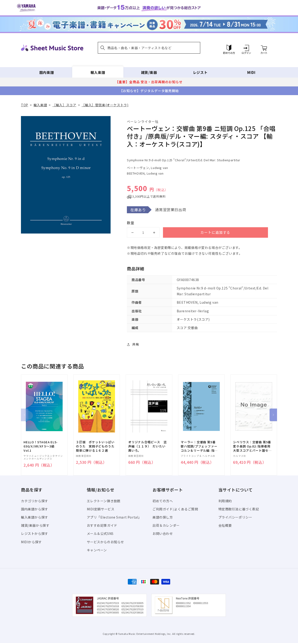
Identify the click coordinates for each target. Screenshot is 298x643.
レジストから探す (34, 533)
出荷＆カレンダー (166, 525)
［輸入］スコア (64, 105)
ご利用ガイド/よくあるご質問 (175, 509)
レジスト (200, 72)
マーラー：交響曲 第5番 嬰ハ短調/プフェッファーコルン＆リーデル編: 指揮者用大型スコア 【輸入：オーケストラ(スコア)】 (199, 446)
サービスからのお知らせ (105, 542)
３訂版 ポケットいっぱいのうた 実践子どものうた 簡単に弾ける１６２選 (96, 446)
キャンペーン (97, 550)
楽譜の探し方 (162, 517)
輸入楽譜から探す (34, 517)
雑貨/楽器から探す (35, 525)
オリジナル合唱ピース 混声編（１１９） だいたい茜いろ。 (147, 446)
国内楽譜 (46, 72)
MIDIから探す (31, 542)
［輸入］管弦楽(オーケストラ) (104, 105)
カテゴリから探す (34, 501)
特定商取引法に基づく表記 (238, 509)
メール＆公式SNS (100, 533)
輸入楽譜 (98, 72)
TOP (24, 105)
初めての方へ (162, 501)
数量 (130, 222)
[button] (149, 48)
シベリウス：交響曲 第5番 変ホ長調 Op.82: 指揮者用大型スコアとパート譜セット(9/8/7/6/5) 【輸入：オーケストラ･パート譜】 (252, 446)
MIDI (251, 72)
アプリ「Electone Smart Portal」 (114, 517)
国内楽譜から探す (34, 509)
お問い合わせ (162, 533)
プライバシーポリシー (235, 517)
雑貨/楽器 (149, 72)
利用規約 (225, 501)
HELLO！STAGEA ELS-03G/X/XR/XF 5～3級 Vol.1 (41, 446)
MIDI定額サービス (101, 509)
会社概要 (225, 525)
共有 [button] (135, 344)
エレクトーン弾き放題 (104, 501)
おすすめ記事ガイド (102, 525)
